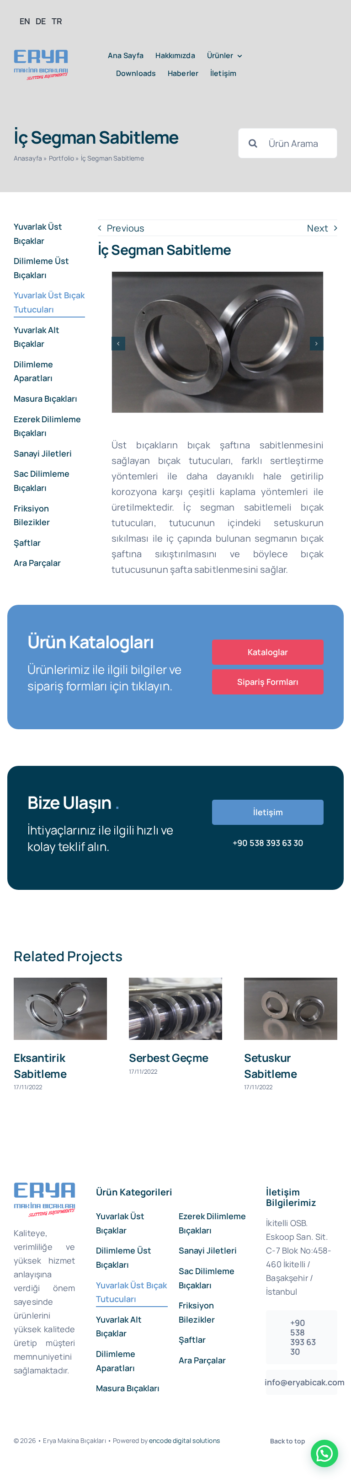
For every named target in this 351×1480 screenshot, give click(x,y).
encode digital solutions (184, 1440)
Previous (125, 228)
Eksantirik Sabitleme (249, 1065)
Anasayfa (28, 158)
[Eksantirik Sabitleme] (269, 1009)
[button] (118, 343)
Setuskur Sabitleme (133, 1065)
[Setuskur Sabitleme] (154, 1009)
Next (317, 228)
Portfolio (61, 158)
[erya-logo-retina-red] (41, 54)
